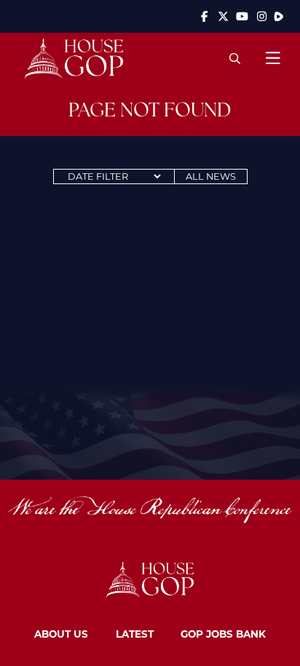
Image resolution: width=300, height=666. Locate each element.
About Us (61, 634)
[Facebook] (204, 16)
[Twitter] (223, 16)
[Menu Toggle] (272, 58)
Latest (135, 634)
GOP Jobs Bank (223, 634)
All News (211, 176)
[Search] (234, 58)
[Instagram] (262, 16)
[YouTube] (243, 16)
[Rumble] (279, 17)
